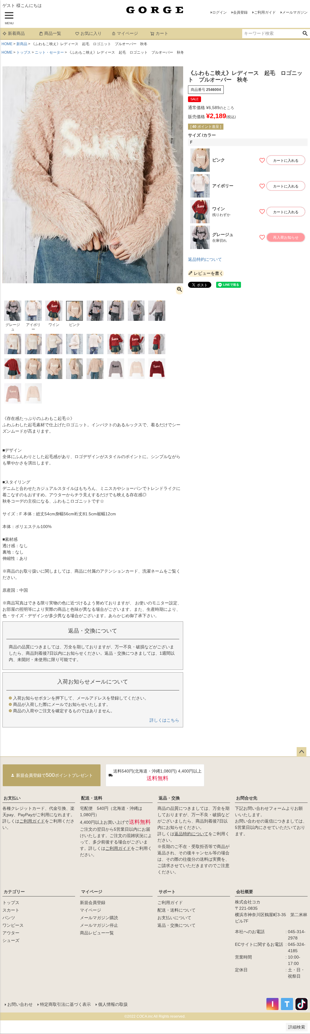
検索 (305, 33)
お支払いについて (174, 917)
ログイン (219, 12)
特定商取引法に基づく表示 (65, 1004)
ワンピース (13, 925)
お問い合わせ (20, 1004)
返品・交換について (176, 925)
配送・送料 (91, 798)
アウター (10, 932)
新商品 (21, 44)
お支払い (12, 798)
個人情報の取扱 (113, 1004)
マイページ (127, 33)
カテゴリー (14, 891)
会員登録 (240, 12)
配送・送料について (176, 910)
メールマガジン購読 (99, 917)
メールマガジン (295, 12)
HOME (7, 44)
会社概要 (244, 891)
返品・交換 (169, 798)
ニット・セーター (49, 52)
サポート (167, 891)
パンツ (8, 917)
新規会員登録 (92, 902)
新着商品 (16, 33)
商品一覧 (52, 33)
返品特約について (205, 259)
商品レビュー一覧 (97, 932)
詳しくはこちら (164, 720)
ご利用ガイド (265, 12)
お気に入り (91, 33)
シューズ (10, 940)
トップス (23, 52)
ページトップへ (301, 752)
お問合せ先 (246, 798)
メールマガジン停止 (99, 925)
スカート (10, 910)
